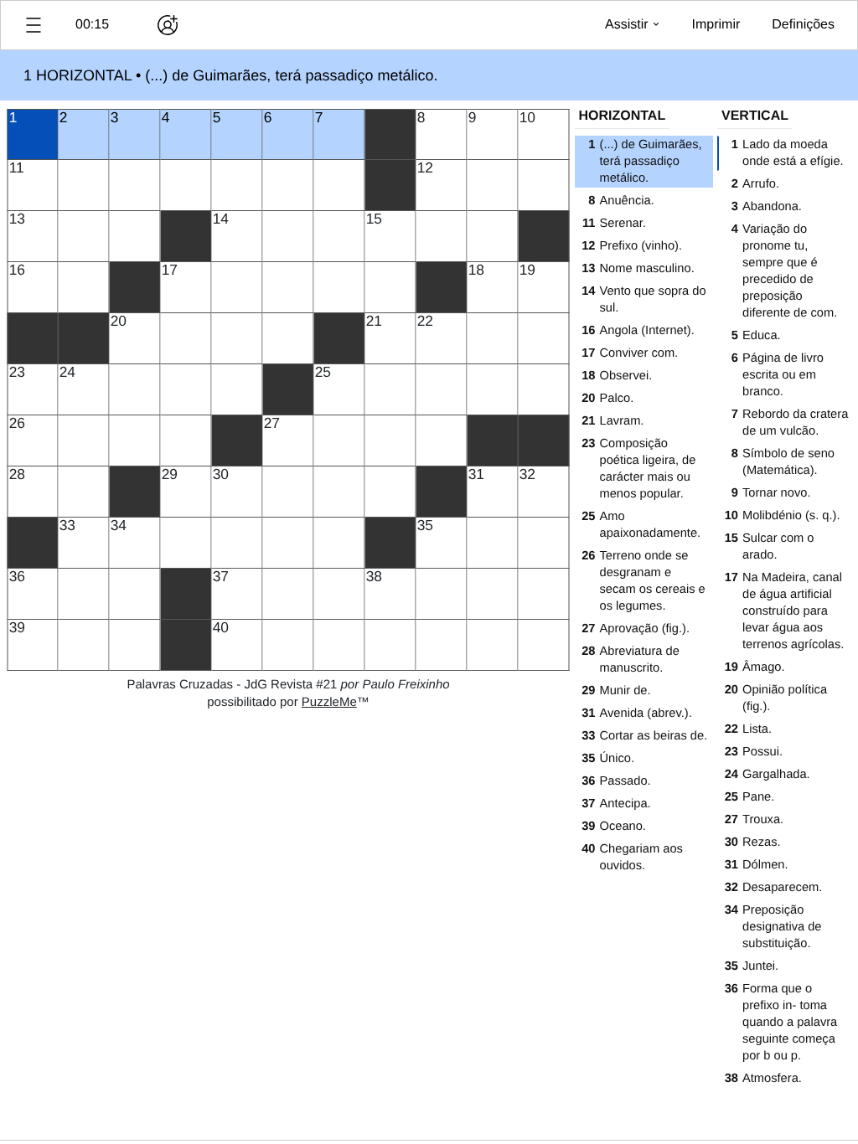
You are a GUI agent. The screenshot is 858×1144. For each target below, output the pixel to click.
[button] (33, 25)
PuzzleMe (329, 702)
